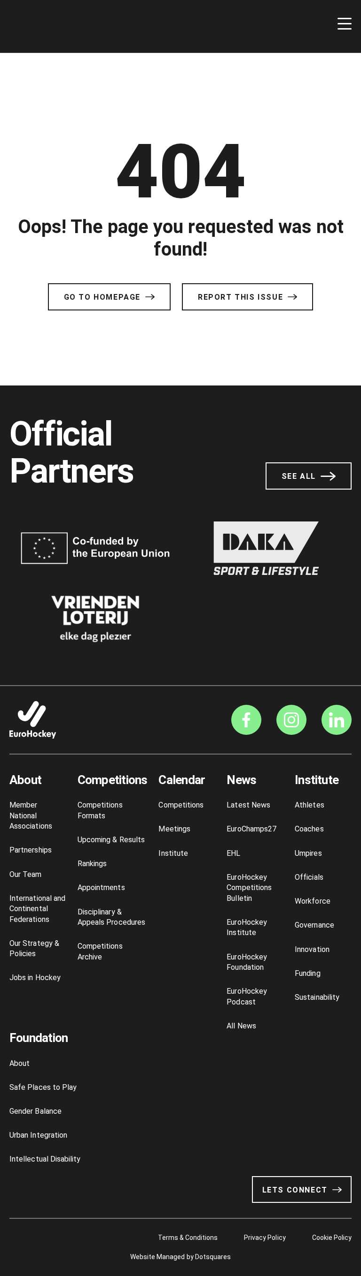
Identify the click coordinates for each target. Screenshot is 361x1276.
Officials (309, 877)
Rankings (92, 863)
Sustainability (317, 997)
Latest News (248, 804)
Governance (314, 925)
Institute (173, 853)
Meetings (174, 828)
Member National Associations (30, 815)
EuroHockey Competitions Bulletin (249, 888)
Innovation (312, 949)
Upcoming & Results (111, 839)
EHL (233, 853)
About (25, 780)
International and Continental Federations (37, 909)
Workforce (312, 901)
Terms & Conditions (188, 1237)
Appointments (101, 887)
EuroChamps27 (251, 828)
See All (299, 476)
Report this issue (240, 297)
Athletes (309, 804)
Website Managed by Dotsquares (180, 1257)
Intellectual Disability (44, 1159)
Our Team (25, 874)
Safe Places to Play (43, 1087)
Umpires (308, 853)
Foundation (38, 1038)
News (241, 780)
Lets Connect (295, 1189)
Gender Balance (35, 1111)
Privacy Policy (264, 1237)
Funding (307, 973)
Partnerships (30, 850)
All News (241, 1025)
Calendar (181, 780)
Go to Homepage (102, 297)
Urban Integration (38, 1135)
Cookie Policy (332, 1237)
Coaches (309, 828)
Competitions (113, 780)
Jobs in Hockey (35, 977)
